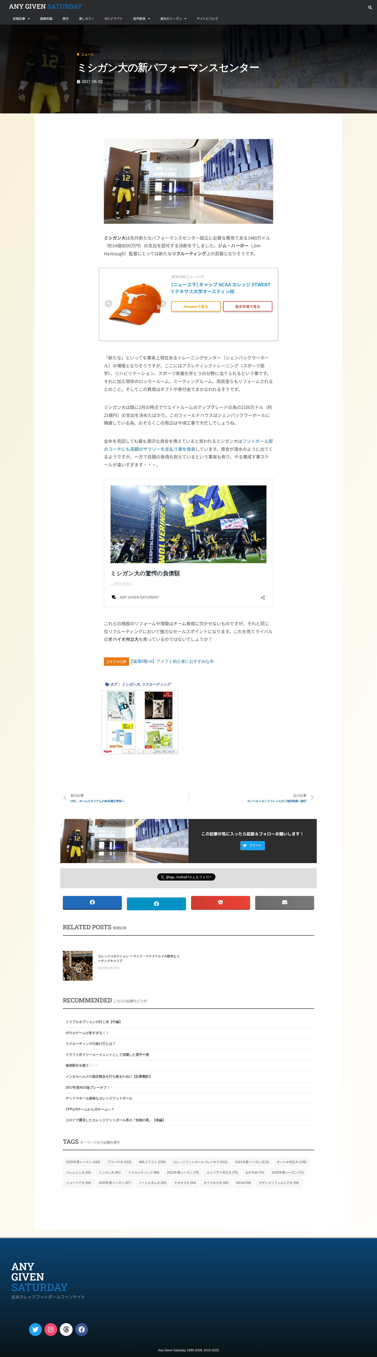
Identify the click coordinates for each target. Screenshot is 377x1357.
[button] (370, 7)
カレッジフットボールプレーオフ (200, 1162)
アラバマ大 (119, 1162)
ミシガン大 (131, 684)
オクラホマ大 (216, 1183)
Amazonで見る (196, 306)
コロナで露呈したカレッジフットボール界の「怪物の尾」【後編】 (116, 1120)
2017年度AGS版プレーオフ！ (88, 1087)
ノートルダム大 (152, 1183)
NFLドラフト (114, 18)
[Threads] (66, 1329)
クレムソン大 (78, 1172)
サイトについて (207, 18)
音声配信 (139, 18)
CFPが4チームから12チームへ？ (90, 1109)
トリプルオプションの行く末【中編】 (94, 1022)
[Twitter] (35, 1329)
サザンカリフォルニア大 (279, 1183)
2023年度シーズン (115, 1183)
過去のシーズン (171, 18)
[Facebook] (81, 1329)
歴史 (66, 18)
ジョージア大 (78, 1183)
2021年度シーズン (252, 1162)
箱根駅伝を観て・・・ (82, 1065)
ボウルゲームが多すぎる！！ (87, 1033)
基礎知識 (46, 18)
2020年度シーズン (83, 1162)
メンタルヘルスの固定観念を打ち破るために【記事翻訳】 (109, 1076)
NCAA (243, 1183)
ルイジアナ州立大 (222, 1172)
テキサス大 (185, 1183)
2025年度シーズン (288, 1172)
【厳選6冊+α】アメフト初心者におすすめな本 (171, 661)
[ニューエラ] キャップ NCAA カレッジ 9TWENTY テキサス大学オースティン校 (220, 288)
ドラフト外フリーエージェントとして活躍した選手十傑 (107, 1055)
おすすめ (254, 1172)
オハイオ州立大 (291, 1162)
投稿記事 (19, 18)
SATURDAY (45, 6)
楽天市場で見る (247, 306)
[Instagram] (50, 1329)
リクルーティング (156, 684)
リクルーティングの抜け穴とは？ (91, 1044)
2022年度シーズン (183, 1172)
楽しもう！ (86, 18)
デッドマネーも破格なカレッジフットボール (99, 1098)
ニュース (29, 30)
